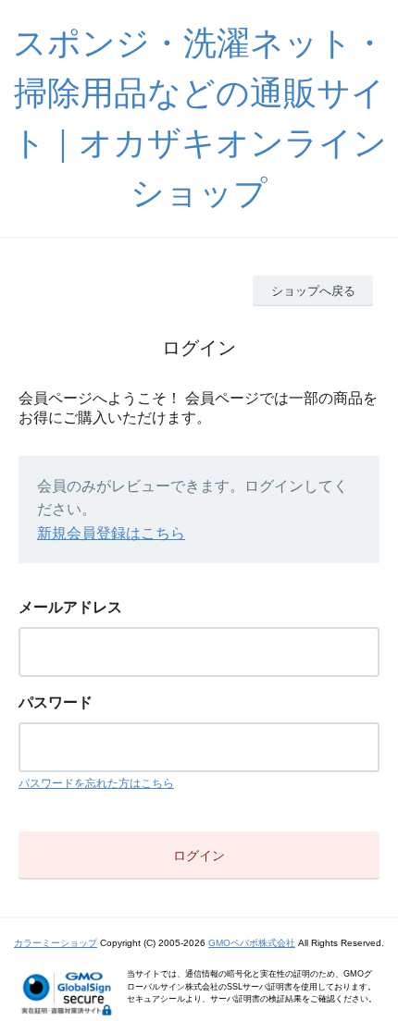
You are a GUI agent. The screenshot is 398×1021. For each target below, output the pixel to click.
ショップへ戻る (313, 291)
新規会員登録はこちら (111, 533)
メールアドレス (70, 607)
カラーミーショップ (55, 943)
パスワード (56, 702)
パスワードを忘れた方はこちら (96, 783)
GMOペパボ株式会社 (251, 943)
